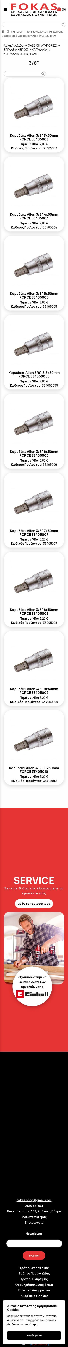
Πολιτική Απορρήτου (34, 1290)
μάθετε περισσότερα (34, 904)
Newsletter (34, 1234)
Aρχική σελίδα (14, 45)
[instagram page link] (8, 31)
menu (5, 9)
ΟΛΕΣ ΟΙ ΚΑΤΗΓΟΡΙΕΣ (42, 45)
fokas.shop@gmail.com (34, 1200)
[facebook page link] (3, 31)
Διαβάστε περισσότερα (22, 1324)
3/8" (35, 54)
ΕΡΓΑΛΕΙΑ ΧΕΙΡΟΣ (16, 50)
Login (19, 31)
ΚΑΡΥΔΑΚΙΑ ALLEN (16, 54)
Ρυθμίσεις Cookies (34, 1296)
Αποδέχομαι (34, 1335)
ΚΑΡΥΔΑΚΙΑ (39, 50)
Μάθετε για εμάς (34, 1217)
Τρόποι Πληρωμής (34, 1279)
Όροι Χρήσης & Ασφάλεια (34, 1285)
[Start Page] (34, 9)
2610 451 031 (34, 1206)
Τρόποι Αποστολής (34, 1268)
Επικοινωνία (38, 31)
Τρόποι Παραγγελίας (34, 1273)
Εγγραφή (34, 1255)
